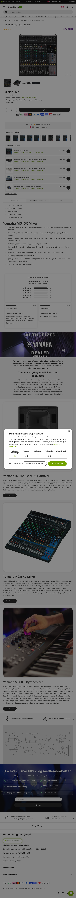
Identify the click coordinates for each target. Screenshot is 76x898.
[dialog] (38, 449)
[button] (15, 463)
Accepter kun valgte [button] (34, 463)
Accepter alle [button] (57, 463)
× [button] (69, 431)
